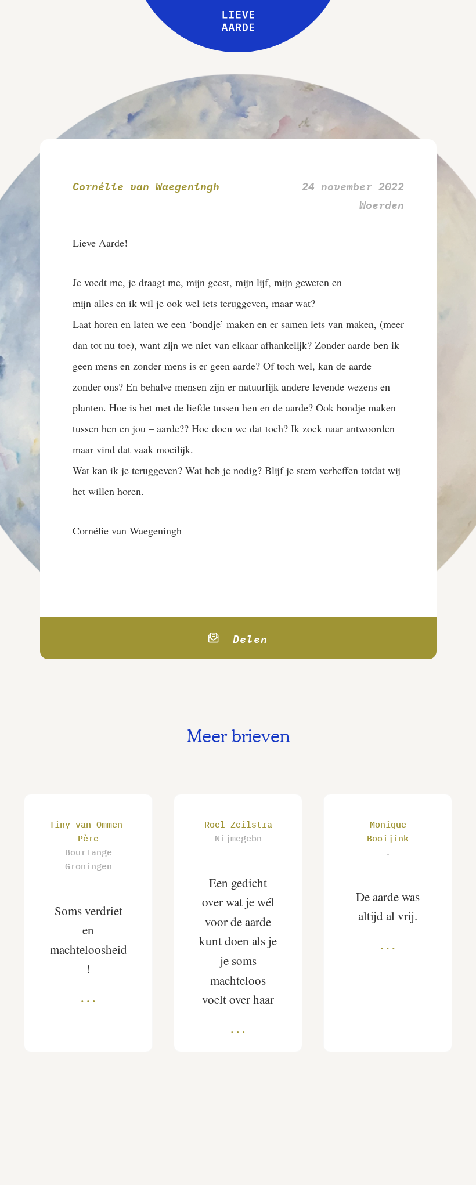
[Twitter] (206, 638)
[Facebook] (232, 638)
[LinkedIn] (258, 638)
